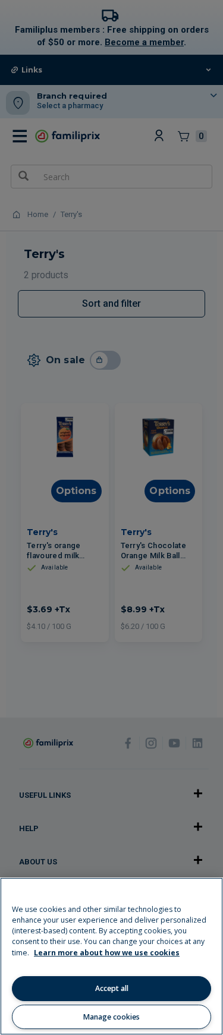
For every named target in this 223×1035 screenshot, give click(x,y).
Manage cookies (111, 1017)
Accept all (111, 988)
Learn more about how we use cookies (107, 953)
